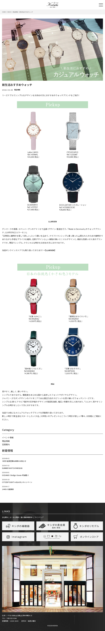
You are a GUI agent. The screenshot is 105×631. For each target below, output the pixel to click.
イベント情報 (8, 437)
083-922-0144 (12, 618)
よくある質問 (14, 517)
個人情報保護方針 (27, 517)
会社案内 (5, 517)
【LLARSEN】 (50, 250)
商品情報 (17, 90)
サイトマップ (38, 517)
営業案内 (6, 444)
